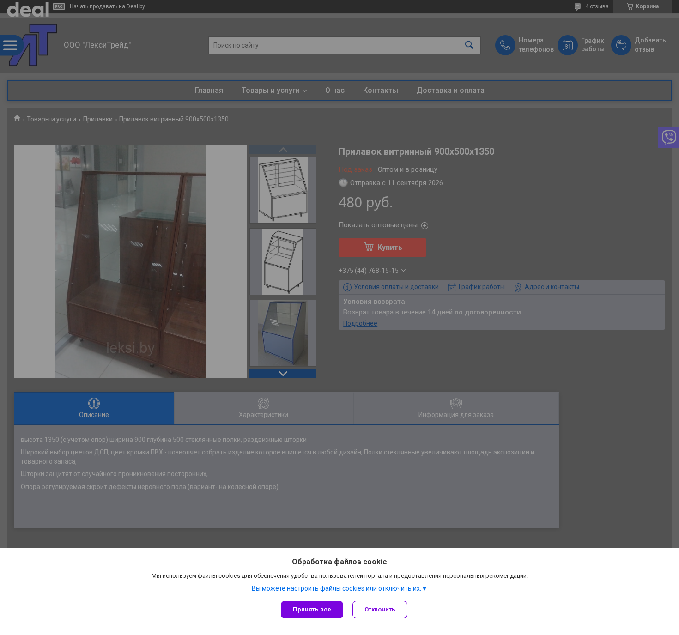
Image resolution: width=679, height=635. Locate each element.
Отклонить (379, 609)
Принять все (312, 609)
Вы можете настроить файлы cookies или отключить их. (336, 588)
